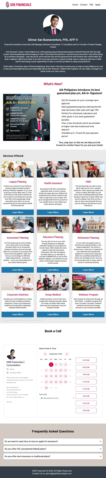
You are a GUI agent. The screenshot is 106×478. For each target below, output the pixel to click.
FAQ (91, 4)
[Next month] (67, 354)
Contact (83, 4)
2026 (60, 354)
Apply (97, 4)
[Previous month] (45, 354)
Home (75, 4)
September (53, 354)
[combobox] (57, 398)
